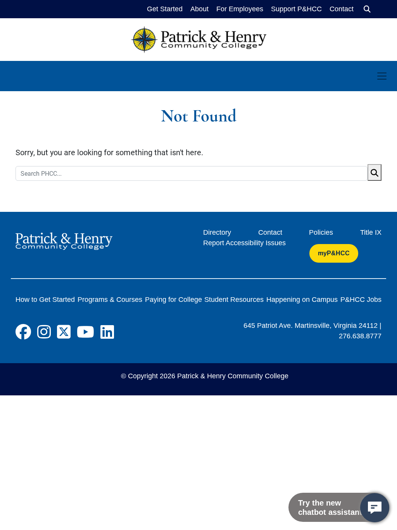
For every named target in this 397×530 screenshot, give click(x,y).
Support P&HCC (296, 9)
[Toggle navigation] (381, 76)
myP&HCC (334, 253)
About (199, 9)
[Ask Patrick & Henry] (374, 507)
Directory (217, 232)
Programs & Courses (110, 299)
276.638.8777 (360, 336)
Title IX (370, 232)
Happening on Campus (302, 299)
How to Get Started (45, 299)
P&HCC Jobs (360, 299)
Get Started (165, 9)
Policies (321, 232)
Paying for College (173, 299)
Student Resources (234, 299)
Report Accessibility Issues (244, 243)
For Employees (239, 9)
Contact (342, 9)
